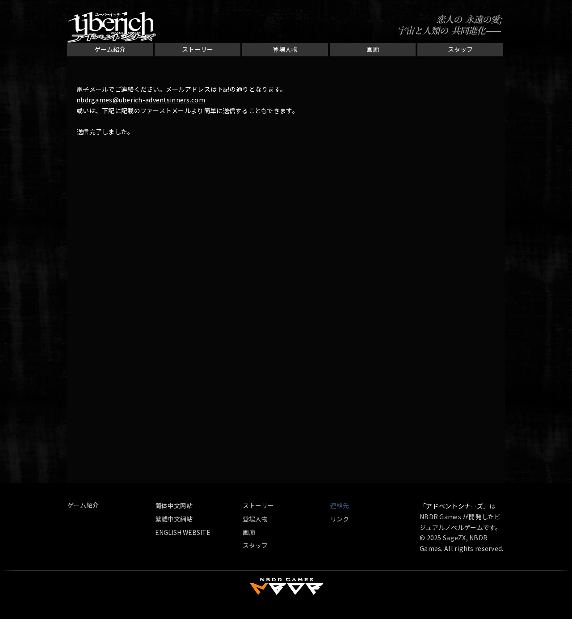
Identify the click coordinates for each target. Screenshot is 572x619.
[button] (342, 505)
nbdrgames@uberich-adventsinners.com (140, 99)
